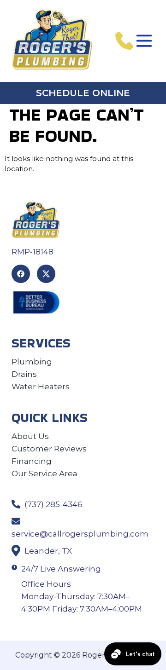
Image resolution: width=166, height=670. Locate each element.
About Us (30, 436)
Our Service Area (44, 473)
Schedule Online (83, 92)
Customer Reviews (49, 448)
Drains (24, 374)
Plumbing (32, 361)
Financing (32, 461)
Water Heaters (41, 386)
